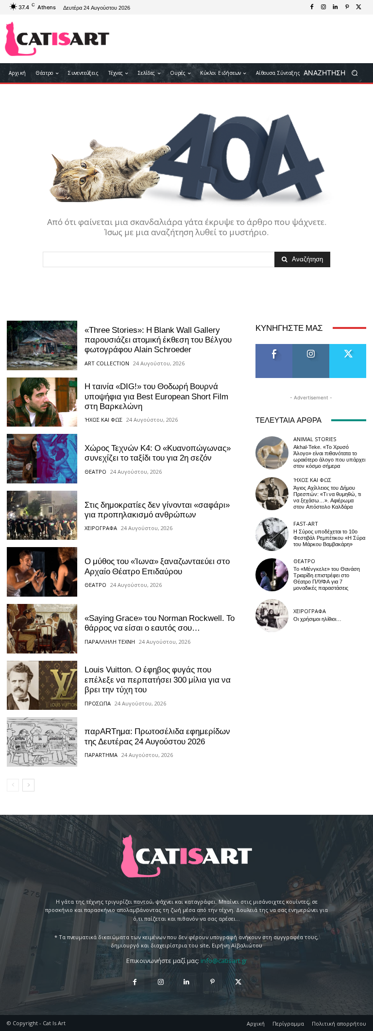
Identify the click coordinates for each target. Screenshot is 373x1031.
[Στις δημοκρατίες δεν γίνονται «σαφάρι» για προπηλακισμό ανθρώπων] (42, 515)
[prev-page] (13, 785)
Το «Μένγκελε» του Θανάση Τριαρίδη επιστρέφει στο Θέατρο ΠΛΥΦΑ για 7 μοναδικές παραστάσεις (326, 579)
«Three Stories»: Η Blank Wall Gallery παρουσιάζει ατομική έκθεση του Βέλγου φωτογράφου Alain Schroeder (158, 340)
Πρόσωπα (98, 703)
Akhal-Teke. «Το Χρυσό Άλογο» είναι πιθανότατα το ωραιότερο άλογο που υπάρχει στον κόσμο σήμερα (329, 457)
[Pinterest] (347, 7)
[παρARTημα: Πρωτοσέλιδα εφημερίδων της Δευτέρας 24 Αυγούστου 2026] (42, 742)
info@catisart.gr (224, 960)
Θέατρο (95, 471)
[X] (358, 7)
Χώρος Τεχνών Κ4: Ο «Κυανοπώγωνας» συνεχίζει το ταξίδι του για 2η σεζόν (158, 453)
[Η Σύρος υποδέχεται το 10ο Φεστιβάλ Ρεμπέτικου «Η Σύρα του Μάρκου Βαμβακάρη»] (271, 533)
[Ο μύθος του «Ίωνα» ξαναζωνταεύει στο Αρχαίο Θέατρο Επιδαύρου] (42, 572)
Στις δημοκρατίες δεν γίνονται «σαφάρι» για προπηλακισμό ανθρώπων (157, 509)
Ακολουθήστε (314, 347)
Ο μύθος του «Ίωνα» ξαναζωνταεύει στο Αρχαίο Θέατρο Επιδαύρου (157, 566)
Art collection (107, 363)
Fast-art (305, 523)
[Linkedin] (335, 7)
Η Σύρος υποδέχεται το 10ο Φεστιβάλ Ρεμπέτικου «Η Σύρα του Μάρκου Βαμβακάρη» (329, 538)
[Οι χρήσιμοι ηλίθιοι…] (271, 615)
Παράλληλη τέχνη (110, 641)
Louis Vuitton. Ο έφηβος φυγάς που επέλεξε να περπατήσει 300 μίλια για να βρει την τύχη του (158, 679)
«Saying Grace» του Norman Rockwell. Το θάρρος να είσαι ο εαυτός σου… (160, 623)
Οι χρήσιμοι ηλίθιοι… (317, 619)
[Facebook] (312, 7)
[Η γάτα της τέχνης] (57, 38)
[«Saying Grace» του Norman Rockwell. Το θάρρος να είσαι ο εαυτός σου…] (42, 628)
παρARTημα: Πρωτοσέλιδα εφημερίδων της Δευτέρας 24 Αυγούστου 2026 (157, 736)
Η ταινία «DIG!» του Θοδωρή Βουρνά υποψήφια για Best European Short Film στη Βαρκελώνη (156, 396)
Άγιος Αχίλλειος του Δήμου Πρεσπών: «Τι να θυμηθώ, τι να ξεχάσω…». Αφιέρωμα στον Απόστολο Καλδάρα (327, 498)
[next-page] (28, 785)
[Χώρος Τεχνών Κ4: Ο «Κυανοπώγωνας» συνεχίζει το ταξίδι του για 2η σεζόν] (42, 458)
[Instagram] (323, 7)
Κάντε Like (273, 347)
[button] (334, 73)
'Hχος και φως (103, 419)
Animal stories (314, 439)
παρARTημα (101, 754)
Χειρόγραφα (101, 528)
